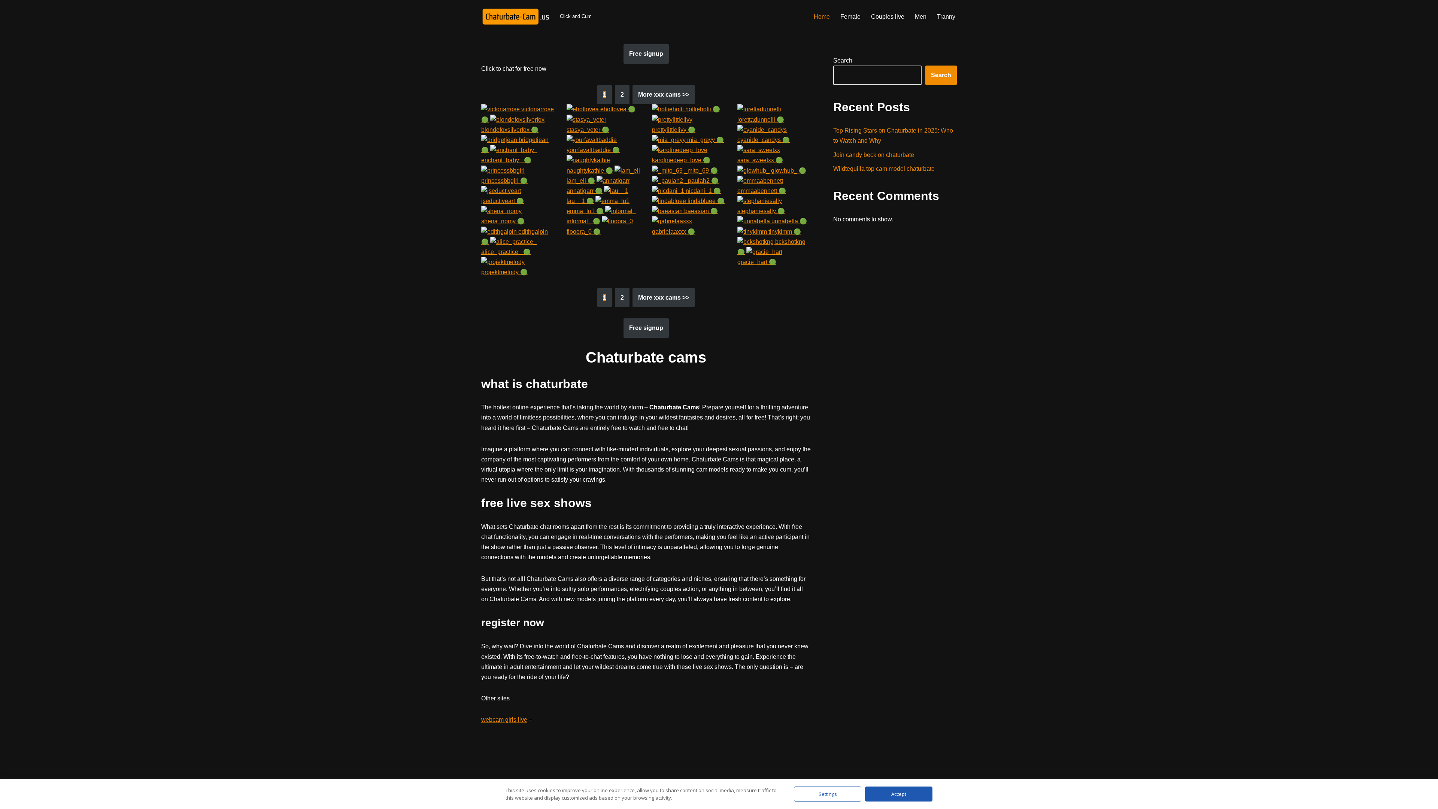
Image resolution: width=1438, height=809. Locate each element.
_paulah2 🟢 (701, 181)
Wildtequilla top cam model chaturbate (884, 169)
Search (842, 60)
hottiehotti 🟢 (702, 109)
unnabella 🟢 (788, 221)
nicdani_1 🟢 (702, 191)
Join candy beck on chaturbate (873, 155)
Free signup (646, 54)
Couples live (887, 16)
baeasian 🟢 (700, 211)
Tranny (946, 16)
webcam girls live (504, 719)
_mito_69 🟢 (700, 170)
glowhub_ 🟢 (788, 170)
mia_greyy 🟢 (705, 140)
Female (850, 16)
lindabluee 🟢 (705, 201)
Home (822, 16)
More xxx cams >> (663, 94)
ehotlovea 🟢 (617, 109)
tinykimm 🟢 (784, 231)
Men (920, 16)
